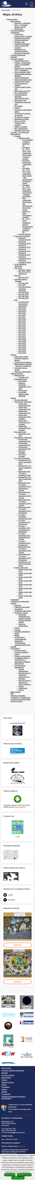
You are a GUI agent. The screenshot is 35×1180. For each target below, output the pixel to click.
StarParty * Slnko (24, 270)
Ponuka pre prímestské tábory (23, 111)
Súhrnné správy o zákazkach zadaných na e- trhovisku (24, 676)
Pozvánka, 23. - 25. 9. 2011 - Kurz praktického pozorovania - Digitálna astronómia (27, 190)
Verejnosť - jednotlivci (23, 23)
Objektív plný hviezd (22, 82)
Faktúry (21, 686)
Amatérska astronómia (23, 611)
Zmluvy (21, 690)
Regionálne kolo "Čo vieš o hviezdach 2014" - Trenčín (25, 495)
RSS (12, 694)
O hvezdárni (15, 649)
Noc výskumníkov (21, 93)
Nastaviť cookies (18, 1178)
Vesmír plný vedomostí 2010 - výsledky (25, 428)
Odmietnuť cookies (24, 1175)
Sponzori (18, 605)
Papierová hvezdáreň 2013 (24, 246)
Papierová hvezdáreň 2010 (24, 258)
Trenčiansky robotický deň (23, 103)
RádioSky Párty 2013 (22, 131)
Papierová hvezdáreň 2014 (24, 243)
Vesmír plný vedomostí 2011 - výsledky (24, 422)
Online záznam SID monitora (21, 47)
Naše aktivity (15, 134)
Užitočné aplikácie (21, 40)
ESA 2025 (22, 310)
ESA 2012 (22, 334)
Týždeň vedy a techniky (20, 124)
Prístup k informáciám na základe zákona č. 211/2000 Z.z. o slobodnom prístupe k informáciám (23, 660)
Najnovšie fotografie (22, 53)
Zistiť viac (17, 945)
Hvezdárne (19, 609)
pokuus (17, 108)
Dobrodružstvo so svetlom (21, 84)
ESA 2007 (22, 343)
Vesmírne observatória (23, 372)
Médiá (17, 635)
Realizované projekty (22, 38)
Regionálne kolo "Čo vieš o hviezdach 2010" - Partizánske (25, 557)
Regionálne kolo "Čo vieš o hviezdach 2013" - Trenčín (25, 502)
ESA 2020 (22, 319)
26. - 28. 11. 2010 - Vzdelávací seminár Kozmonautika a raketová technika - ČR (27, 225)
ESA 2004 (22, 349)
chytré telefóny (20, 807)
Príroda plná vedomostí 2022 (24, 440)
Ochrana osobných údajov (21, 653)
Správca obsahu (16, 701)
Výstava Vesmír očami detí (23, 88)
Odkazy (13, 603)
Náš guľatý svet (20, 100)
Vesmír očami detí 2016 (25, 578)
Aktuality (14, 57)
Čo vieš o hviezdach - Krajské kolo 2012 (25, 517)
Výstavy (14, 355)
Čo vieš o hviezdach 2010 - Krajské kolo (24, 543)
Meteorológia (19, 375)
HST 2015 (22, 285)
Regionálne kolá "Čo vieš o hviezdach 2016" (24, 473)
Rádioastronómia (21, 379)
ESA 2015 (22, 328)
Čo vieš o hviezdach (22, 458)
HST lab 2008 (23, 292)
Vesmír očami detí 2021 (25, 570)
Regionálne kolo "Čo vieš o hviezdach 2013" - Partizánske (25, 510)
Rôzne (17, 633)
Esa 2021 (21, 317)
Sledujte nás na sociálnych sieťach (21, 50)
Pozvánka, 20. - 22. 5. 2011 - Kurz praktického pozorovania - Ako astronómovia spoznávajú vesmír (27, 175)
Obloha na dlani (24, 138)
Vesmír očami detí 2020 (25, 574)
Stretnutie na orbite (22, 119)
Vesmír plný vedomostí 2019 (24, 405)
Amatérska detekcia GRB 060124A (23, 394)
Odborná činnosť (17, 374)
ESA (16, 300)
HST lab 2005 (23, 298)
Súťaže (13, 398)
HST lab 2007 (23, 294)
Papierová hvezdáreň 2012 (24, 250)
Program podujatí (17, 59)
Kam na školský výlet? (23, 72)
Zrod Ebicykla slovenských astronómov (23, 304)
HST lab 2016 (23, 283)
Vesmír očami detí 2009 (25, 597)
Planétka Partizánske (22, 44)
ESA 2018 (22, 323)
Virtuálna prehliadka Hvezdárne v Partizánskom (20, 697)
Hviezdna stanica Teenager (21, 280)
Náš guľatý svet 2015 (24, 435)
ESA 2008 (22, 342)
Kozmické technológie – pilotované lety (26, 163)
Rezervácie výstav (21, 357)
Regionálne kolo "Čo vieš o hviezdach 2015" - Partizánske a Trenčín (25, 486)
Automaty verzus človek (21, 369)
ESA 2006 (22, 345)
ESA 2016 (22, 326)
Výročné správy (20, 651)
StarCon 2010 (23, 278)
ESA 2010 (22, 338)
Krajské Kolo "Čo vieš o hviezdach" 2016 (25, 468)
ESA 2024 (22, 311)
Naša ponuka (15, 21)
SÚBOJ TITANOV (21, 127)
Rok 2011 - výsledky (22, 452)
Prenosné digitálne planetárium (17, 31)
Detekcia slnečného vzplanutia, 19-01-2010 (25, 386)
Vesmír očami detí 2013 (25, 589)
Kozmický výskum (21, 613)
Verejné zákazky (24, 234)
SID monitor (22, 381)
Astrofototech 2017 (22, 61)
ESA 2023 (22, 313)
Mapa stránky (16, 692)
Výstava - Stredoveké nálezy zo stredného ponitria (23, 65)
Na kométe (19, 106)
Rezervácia (19, 29)
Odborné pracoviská (22, 607)
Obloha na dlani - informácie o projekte (27, 214)
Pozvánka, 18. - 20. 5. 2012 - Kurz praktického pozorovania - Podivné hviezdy (27, 153)
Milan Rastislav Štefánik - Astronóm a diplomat (23, 365)
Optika (17, 628)
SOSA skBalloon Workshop (21, 265)
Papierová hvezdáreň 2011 (24, 254)
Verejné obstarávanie (23, 670)
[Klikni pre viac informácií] (10, 855)
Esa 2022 (21, 315)
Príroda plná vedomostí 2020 (24, 448)
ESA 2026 (22, 308)
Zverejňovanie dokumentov (20, 666)
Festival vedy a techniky (23, 36)
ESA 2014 (22, 330)
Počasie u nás (20, 42)
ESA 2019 (22, 321)
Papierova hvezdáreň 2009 (24, 261)
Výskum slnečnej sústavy (24, 621)
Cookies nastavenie (18, 55)
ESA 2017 (22, 325)
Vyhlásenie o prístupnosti (20, 601)
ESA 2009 (22, 340)
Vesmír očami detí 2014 (25, 585)
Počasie (17, 630)
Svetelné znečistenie (22, 632)
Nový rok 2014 (20, 121)
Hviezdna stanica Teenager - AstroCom (24, 289)
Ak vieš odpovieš (21, 400)
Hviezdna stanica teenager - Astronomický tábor (22, 97)
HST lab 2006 (23, 296)
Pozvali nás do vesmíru (23, 362)
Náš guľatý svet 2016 (22, 91)
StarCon (18, 276)
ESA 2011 (21, 336)
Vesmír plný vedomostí (23, 402)
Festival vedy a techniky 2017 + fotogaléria (23, 69)
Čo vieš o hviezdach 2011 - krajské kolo (24, 522)
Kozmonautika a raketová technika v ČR (27, 143)
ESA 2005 (22, 347)
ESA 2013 (22, 332)
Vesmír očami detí (21, 568)
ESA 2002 (22, 353)
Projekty (18, 136)
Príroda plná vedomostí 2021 (24, 444)
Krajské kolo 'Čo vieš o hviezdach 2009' (24, 564)
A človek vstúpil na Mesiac (21, 359)
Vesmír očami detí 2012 (25, 593)
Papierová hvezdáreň (22, 236)
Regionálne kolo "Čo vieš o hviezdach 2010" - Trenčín (25, 550)
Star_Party (18, 268)
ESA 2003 (22, 351)
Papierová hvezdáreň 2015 (24, 239)
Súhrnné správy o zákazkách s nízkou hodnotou (24, 682)
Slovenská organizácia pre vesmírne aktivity (24, 616)
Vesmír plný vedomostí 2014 (24, 412)
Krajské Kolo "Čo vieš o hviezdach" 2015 (25, 479)
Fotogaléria (15, 600)
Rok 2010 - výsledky (22, 455)
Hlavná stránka (5, 10)
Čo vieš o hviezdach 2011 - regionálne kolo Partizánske (24, 529)
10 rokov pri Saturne (22, 117)
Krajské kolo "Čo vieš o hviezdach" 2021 (25, 462)
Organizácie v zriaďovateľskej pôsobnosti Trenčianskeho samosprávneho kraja (22, 641)
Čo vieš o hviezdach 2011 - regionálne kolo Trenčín (24, 536)
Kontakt (13, 647)
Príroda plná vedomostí (23, 438)
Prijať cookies (10, 1175)
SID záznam (22, 390)
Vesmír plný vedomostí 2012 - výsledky (24, 417)
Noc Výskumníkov (21, 129)
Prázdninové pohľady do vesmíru (22, 114)
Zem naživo (19, 34)
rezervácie (21, 1146)
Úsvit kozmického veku (23, 80)
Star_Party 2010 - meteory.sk (24, 273)
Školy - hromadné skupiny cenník (21, 26)
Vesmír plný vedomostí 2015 (24, 408)
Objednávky (22, 688)
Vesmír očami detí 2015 (25, 582)
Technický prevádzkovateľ (20, 699)
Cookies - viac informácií (20, 132)
